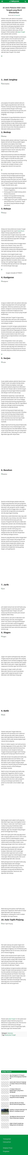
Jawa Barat (21, 231)
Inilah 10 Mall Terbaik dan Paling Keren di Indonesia (16, 1124)
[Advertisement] (14, 452)
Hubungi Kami (7, 1142)
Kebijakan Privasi (7, 1148)
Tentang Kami (7, 1139)
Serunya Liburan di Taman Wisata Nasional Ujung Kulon (17, 1103)
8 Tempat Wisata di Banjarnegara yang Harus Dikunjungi (16, 1090)
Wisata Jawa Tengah (10, 1035)
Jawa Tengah (21, 32)
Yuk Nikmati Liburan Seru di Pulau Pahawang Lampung (17, 1117)
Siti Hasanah (17, 15)
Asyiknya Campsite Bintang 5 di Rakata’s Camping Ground (18, 1110)
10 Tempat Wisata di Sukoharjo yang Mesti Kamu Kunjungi (18, 1096)
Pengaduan (6, 1151)
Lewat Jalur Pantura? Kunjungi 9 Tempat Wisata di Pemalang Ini (18, 1083)
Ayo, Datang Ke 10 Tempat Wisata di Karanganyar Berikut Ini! (18, 1076)
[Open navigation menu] (2, 1)
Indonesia (10, 1033)
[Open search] (25, 1)
